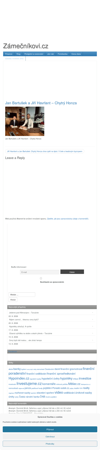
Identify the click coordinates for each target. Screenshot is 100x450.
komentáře (49, 384)
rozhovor (19, 392)
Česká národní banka (29, 396)
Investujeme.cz (29, 383)
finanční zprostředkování (61, 373)
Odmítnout (50, 436)
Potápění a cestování (33, 54)
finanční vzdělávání (36, 373)
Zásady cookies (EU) (14, 58)
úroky (11, 396)
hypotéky (66, 378)
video (59, 392)
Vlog (18, 54)
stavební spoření (45, 392)
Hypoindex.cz (19, 378)
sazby (27, 392)
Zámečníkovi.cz (25, 45)
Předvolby (50, 443)
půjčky (71, 388)
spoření (33, 393)
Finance (8, 54)
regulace (11, 393)
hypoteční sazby (35, 379)
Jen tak (50, 54)
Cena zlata (76, 54)
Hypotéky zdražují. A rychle (20, 326)
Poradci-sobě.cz (60, 388)
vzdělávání (69, 392)
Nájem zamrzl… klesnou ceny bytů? (24, 319)
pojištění (47, 388)
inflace (75, 378)
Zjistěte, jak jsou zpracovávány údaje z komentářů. (68, 218)
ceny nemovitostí (38, 369)
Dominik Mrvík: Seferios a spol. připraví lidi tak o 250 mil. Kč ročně (43, 408)
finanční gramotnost (71, 369)
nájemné (21, 388)
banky (17, 369)
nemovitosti (13, 388)
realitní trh (78, 388)
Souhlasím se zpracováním (52, 282)
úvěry (16, 397)
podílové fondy (37, 388)
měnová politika (62, 384)
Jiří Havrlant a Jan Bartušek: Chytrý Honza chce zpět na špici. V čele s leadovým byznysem (44, 151)
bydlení (23, 369)
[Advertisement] (50, 18)
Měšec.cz (74, 383)
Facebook (13, 351)
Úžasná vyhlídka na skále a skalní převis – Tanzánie (30, 333)
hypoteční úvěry (51, 378)
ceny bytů (30, 369)
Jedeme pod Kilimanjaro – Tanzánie (24, 312)
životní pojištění (51, 397)
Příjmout (50, 429)
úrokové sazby (83, 392)
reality (86, 388)
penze (28, 388)
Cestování (49, 369)
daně (57, 369)
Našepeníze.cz (85, 384)
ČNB (42, 396)
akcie (11, 369)
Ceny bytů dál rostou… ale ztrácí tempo (25, 340)
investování (12, 384)
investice (85, 378)
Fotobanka (62, 54)
